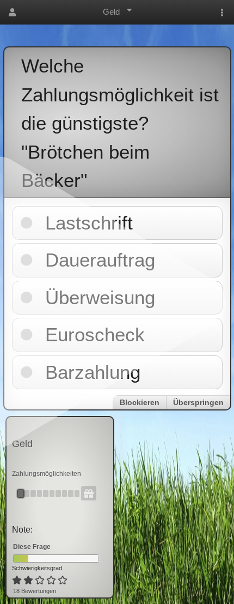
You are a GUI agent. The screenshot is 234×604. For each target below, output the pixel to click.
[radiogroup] (40, 580)
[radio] (17, 580)
